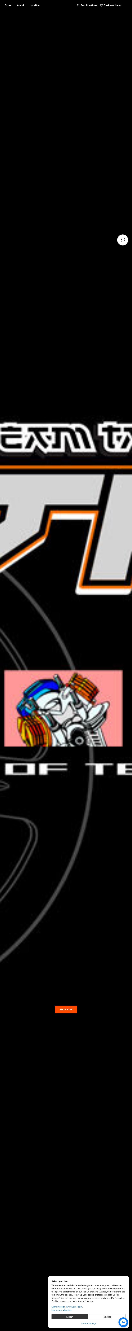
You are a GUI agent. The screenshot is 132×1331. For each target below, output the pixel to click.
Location (35, 5)
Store (8, 5)
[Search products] (123, 240)
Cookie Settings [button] (88, 1323)
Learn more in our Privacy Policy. (67, 1306)
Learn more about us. (62, 1309)
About (20, 5)
